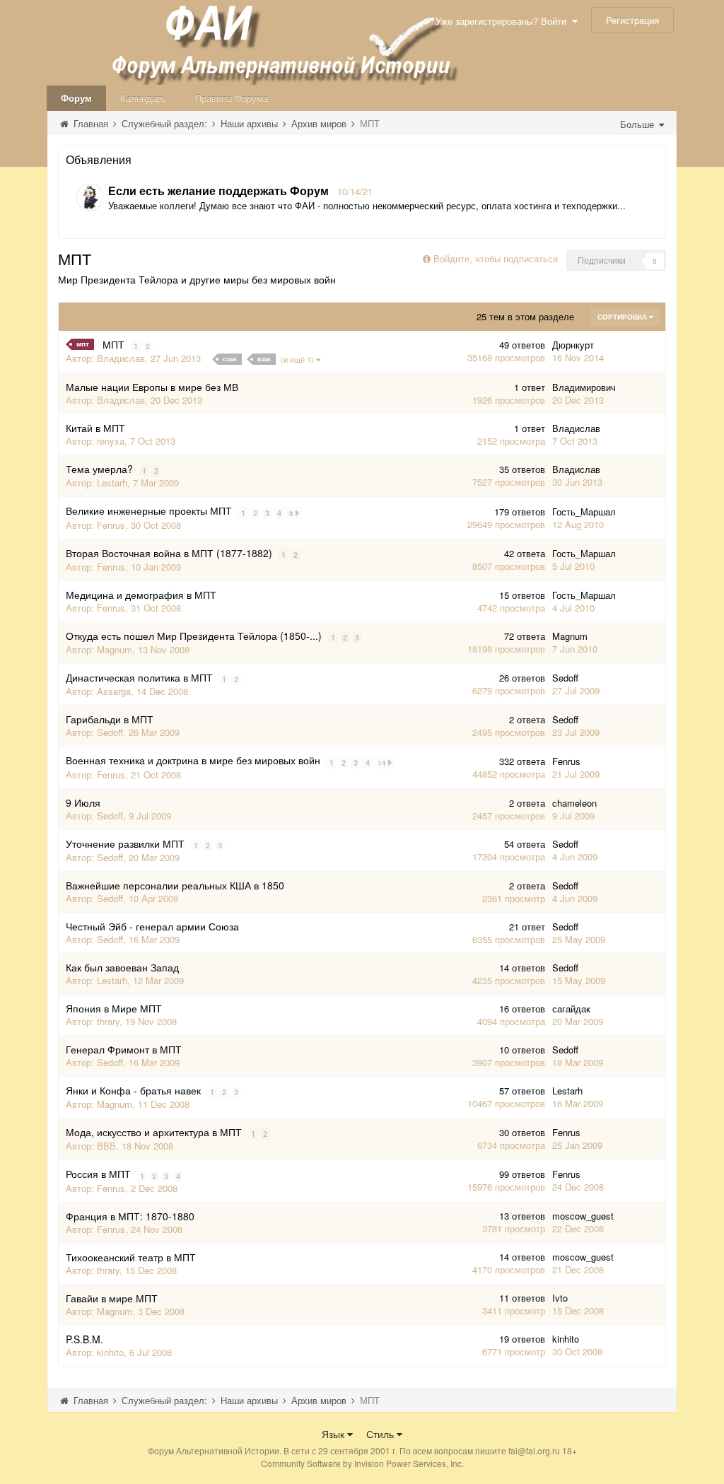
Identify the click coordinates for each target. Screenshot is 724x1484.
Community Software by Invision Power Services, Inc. (362, 1463)
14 (383, 763)
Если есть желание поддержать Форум (218, 190)
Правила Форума (231, 98)
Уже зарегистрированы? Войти (504, 21)
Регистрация (632, 20)
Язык (334, 1434)
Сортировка (623, 317)
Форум (76, 98)
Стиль (381, 1434)
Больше (638, 124)
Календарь (143, 98)
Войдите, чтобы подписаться (495, 258)
